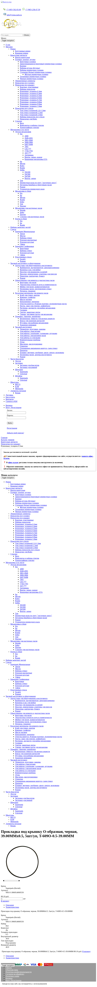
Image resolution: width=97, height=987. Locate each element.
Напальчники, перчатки (29, 302)
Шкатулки (14, 382)
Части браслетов (17, 359)
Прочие (23, 206)
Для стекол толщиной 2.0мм (31, 115)
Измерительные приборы (30, 340)
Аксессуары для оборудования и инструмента (33, 265)
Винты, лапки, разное (33, 157)
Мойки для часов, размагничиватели (35, 287)
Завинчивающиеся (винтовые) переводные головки (41, 64)
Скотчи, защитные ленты (30, 312)
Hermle (22, 210)
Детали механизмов (23, 132)
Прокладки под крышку (25, 85)
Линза (22, 234)
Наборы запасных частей (20, 227)
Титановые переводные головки (33, 76)
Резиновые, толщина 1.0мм (31, 106)
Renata (17, 393)
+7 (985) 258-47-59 (32, 10)
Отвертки (24, 346)
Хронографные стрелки (29, 127)
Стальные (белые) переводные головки (36, 72)
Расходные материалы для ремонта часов (31, 293)
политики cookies (54, 984)
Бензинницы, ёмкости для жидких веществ (37, 319)
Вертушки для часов (28, 282)
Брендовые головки (28, 62)
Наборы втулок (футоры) (30, 68)
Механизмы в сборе (23, 191)
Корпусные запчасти (18, 55)
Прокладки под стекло (24, 108)
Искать (26, 35)
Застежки (19, 363)
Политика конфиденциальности (19, 972)
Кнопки (23, 66)
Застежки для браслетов (29, 365)
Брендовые (24, 248)
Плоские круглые (27, 242)
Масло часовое (26, 299)
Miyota (22, 164)
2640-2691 (29, 138)
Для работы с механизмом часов (33, 336)
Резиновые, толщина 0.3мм (31, 91)
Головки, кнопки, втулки (25, 60)
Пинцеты (23, 350)
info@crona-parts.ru (14, 15)
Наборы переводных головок (32, 70)
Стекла (13, 229)
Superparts (24, 372)
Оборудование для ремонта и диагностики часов (35, 280)
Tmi (21, 181)
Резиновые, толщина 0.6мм (31, 98)
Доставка (9, 395)
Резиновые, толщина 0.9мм (31, 104)
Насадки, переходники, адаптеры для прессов (38, 274)
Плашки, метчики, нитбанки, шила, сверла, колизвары (42, 353)
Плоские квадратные (28, 240)
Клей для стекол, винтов (30, 295)
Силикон (23, 310)
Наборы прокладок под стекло (32, 117)
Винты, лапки (30, 178)
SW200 (27, 172)
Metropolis (19, 389)
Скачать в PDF (12, 401)
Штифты (18, 376)
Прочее (23, 215)
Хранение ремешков (28, 325)
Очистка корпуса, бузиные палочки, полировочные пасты (43, 304)
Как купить (10, 397)
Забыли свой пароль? (15, 433)
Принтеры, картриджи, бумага (32, 276)
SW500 (27, 176)
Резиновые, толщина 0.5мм (31, 96)
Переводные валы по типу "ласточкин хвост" (38, 183)
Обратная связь (12, 970)
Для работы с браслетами (30, 331)
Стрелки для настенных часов (32, 217)
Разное (22, 187)
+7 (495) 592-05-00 (13, 10)
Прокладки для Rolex (28, 119)
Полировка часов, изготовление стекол (35, 289)
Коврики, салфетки (27, 297)
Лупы (22, 342)
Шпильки (19, 370)
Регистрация (12, 428)
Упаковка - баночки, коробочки (27, 316)
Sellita (22, 170)
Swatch (22, 259)
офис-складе (13, 462)
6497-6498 (29, 144)
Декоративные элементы (25, 81)
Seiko (22, 202)
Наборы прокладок (27, 89)
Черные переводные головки (31, 79)
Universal (23, 374)
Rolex (22, 166)
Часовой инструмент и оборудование (25, 263)
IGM (17, 387)
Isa (21, 161)
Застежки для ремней (28, 367)
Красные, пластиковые (29, 87)
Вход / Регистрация (13, 980)
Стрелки (18, 121)
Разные (23, 261)
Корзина (9, 405)
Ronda (22, 168)
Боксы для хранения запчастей (32, 321)
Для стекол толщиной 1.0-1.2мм (33, 110)
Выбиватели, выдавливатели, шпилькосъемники (39, 268)
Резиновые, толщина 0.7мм (31, 100)
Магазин (9, 47)
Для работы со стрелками (30, 338)
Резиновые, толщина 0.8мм (31, 102)
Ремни (13, 49)
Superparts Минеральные (25, 232)
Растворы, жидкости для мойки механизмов (37, 308)
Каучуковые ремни (22, 51)
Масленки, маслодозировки (31, 344)
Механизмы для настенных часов (28, 208)
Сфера (22, 244)
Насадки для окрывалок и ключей (33, 272)
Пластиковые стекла (23, 257)
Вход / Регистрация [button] (13, 408)
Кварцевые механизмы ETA (36, 159)
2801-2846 (29, 140)
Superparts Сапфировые (24, 246)
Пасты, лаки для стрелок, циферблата (35, 306)
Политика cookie (12, 976)
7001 (26, 147)
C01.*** (28, 149)
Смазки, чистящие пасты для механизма (36, 314)
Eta (21, 134)
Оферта (9, 968)
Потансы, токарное (27, 291)
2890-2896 (29, 142)
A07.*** (28, 153)
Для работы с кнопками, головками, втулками (38, 333)
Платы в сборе (21, 219)
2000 (26, 136)
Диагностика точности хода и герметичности (38, 285)
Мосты (22, 236)
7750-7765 (29, 151)
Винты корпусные (22, 57)
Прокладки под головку (25, 83)
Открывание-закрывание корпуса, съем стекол (38, 348)
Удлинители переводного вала (32, 189)
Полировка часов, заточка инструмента (36, 355)
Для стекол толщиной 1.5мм (31, 113)
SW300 (27, 174)
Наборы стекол (26, 238)
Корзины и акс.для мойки (30, 270)
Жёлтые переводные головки (36, 74)
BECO (17, 384)
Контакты (10, 399)
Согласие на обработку (15, 974)
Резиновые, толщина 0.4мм (31, 93)
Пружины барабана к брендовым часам (36, 185)
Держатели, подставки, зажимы (32, 329)
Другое (18, 361)
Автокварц (29, 155)
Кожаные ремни (21, 53)
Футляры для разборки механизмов (34, 323)
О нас (8, 45)
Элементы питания (18, 391)
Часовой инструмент (23, 327)
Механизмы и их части (19, 130)
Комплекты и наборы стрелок (32, 125)
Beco (22, 123)
